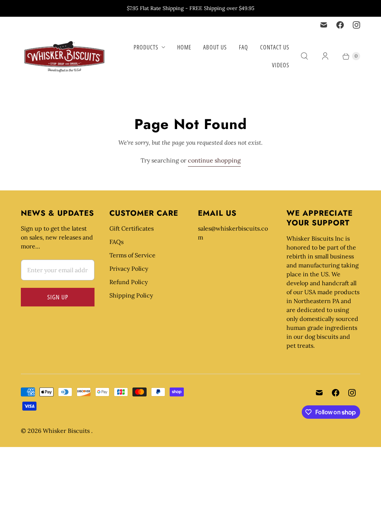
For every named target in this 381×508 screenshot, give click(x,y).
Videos (280, 65)
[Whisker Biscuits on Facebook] (340, 25)
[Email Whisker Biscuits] (324, 25)
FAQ (243, 47)
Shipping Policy (131, 295)
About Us (215, 47)
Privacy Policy (128, 268)
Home (184, 47)
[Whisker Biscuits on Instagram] (356, 25)
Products (146, 47)
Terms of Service (132, 255)
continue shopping (214, 160)
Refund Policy (128, 282)
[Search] (304, 56)
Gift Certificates (131, 228)
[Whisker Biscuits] (64, 56)
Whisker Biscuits (67, 430)
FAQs (116, 241)
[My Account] (325, 56)
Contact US (274, 47)
